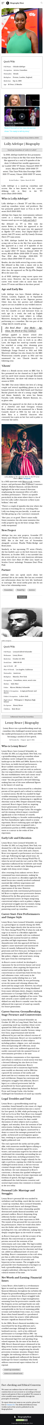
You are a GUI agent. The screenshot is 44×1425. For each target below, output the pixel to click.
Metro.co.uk (27, 482)
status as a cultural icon (13, 1373)
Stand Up (20, 590)
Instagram (26, 478)
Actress (32, 590)
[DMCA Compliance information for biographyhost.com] (22, 1420)
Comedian (8, 590)
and (29, 220)
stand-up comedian (11, 1370)
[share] (35, 109)
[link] (8, 110)
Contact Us (11, 1405)
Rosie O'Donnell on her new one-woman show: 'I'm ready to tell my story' (22, 109)
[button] (41, 3)
